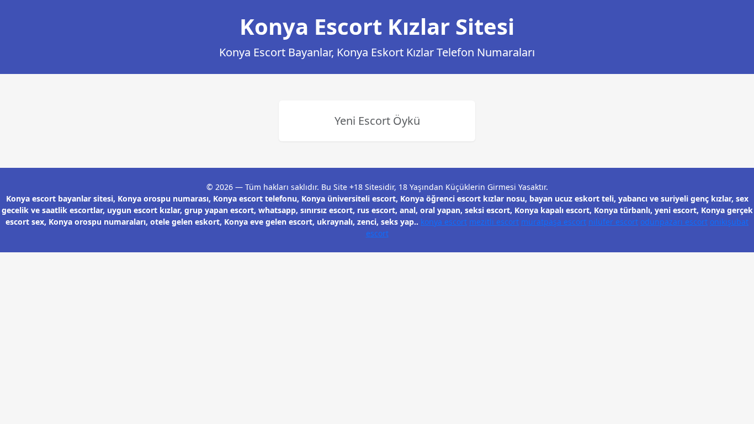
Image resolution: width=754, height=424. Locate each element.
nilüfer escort (613, 221)
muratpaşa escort (553, 221)
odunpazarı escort (674, 221)
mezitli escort (494, 221)
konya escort (444, 221)
